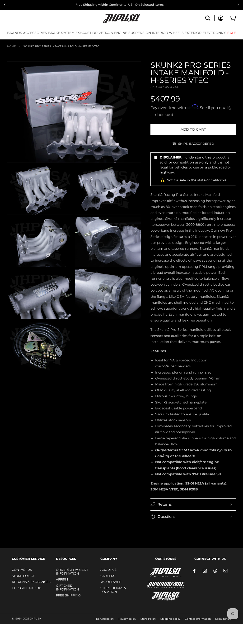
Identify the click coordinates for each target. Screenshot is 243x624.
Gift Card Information (67, 587)
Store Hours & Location (113, 590)
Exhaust (83, 33)
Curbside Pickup (26, 588)
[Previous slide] (4, 5)
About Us (108, 569)
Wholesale (110, 582)
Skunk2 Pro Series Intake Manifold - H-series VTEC (61, 46)
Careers (107, 576)
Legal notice (223, 618)
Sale (231, 33)
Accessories (35, 33)
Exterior (193, 33)
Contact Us (22, 569)
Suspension (139, 33)
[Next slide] (238, 5)
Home (11, 46)
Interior (160, 33)
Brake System (61, 33)
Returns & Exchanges (31, 582)
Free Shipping (68, 595)
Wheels (176, 33)
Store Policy (23, 576)
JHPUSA (153, 572)
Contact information (198, 618)
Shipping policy (170, 618)
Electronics (214, 33)
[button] (14, 33)
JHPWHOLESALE (155, 581)
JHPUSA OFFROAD (159, 595)
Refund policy (105, 618)
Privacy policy (127, 618)
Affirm (62, 579)
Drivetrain (102, 33)
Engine (120, 33)
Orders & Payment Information (72, 571)
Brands (14, 33)
